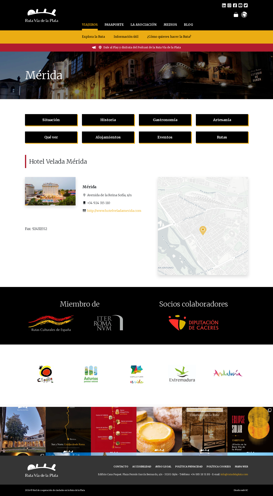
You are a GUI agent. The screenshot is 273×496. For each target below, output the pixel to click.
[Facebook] (235, 5)
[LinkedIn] (224, 5)
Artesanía (222, 120)
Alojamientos (108, 137)
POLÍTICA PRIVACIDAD (189, 466)
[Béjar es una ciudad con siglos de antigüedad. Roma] (23, 429)
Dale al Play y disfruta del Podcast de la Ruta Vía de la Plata (142, 47)
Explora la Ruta (93, 37)
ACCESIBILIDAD (141, 466)
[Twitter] (246, 5)
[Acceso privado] (236, 14)
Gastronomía (165, 120)
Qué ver (51, 137)
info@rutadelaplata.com (234, 474)
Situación (51, 120)
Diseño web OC (241, 490)
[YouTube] (240, 5)
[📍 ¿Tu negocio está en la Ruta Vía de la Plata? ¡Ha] (205, 429)
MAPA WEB (241, 466)
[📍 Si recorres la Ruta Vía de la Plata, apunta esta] (159, 429)
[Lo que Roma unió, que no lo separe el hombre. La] (68, 429)
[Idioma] (244, 16)
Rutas (222, 137)
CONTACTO (121, 466)
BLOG (188, 25)
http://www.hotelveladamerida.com (114, 211)
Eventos (164, 137)
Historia (108, 120)
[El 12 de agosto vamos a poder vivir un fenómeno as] (250, 429)
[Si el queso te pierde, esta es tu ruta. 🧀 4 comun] (113, 429)
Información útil (126, 37)
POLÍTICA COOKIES (219, 466)
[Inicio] (41, 15)
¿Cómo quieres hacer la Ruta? (169, 37)
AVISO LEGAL (163, 466)
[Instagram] (229, 5)
